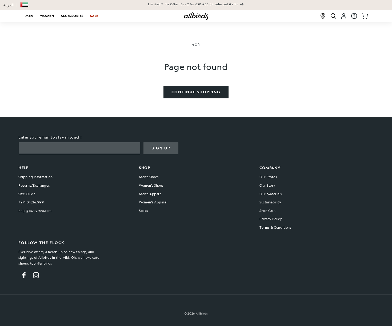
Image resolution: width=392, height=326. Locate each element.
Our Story (267, 185)
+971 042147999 (31, 202)
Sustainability (270, 202)
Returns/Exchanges (34, 185)
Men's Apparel (151, 194)
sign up (160, 148)
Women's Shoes (151, 185)
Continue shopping (196, 91)
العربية (8, 5)
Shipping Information (35, 177)
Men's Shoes (149, 177)
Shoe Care (267, 210)
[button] (24, 4)
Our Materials (270, 194)
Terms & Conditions (275, 227)
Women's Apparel (153, 202)
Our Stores (268, 177)
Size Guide (26, 194)
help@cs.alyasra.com (35, 210)
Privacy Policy (270, 219)
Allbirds (202, 314)
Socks (143, 210)
